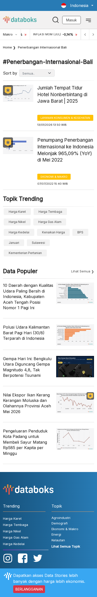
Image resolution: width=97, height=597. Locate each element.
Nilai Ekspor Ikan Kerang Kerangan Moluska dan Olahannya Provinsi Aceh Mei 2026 (27, 403)
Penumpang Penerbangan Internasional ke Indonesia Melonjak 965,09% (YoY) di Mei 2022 (65, 150)
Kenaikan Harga (53, 232)
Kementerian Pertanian (25, 253)
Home (7, 47)
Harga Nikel (17, 222)
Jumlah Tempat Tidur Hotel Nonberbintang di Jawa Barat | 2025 (62, 94)
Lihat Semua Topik (65, 546)
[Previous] (85, 34)
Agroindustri (60, 518)
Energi (56, 534)
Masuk (71, 20)
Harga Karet (17, 211)
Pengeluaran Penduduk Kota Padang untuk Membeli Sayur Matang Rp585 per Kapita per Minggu (25, 442)
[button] (77, 5)
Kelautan (58, 540)
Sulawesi (38, 243)
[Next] (93, 34)
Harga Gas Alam (49, 222)
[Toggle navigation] (88, 19)
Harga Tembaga (50, 211)
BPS (80, 232)
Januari (14, 243)
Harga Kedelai (19, 232)
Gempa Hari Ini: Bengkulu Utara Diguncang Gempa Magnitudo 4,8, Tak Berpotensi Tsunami (27, 367)
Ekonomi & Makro (54, 176)
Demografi (59, 523)
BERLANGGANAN (29, 589)
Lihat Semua (80, 271)
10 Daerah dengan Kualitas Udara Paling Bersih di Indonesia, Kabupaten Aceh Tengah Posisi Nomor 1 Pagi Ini (28, 296)
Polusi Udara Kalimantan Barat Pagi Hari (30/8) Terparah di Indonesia (26, 333)
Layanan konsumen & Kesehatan (65, 118)
